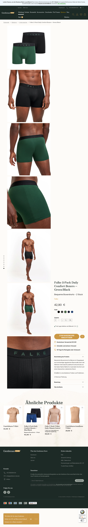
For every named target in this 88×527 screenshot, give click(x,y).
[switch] (82, 520)
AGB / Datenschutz (66, 460)
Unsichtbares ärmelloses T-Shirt (74, 427)
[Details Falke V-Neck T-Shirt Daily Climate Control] (54, 414)
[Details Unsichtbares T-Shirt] (12, 414)
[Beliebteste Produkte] (81, 14)
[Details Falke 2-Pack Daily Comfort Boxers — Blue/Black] (33, 414)
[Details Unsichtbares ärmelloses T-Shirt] (75, 414)
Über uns (25, 7)
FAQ (62, 454)
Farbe (55, 309)
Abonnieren (79, 480)
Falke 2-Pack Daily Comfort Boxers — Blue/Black (31, 428)
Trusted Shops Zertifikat (67, 466)
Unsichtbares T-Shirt (10, 426)
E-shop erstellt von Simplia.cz (65, 496)
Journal (19, 7)
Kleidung (14, 22)
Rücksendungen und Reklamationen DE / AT (72, 463)
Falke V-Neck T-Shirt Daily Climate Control (52, 427)
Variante (56, 317)
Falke (56, 299)
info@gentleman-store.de (12, 476)
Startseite (6, 22)
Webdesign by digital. (78, 496)
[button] (82, 336)
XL (66, 320)
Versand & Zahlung (66, 457)
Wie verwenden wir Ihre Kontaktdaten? (64, 484)
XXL (70, 320)
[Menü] (85, 510)
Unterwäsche (23, 22)
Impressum (62, 7)
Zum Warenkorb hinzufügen (66, 336)
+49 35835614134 (73, 7)
